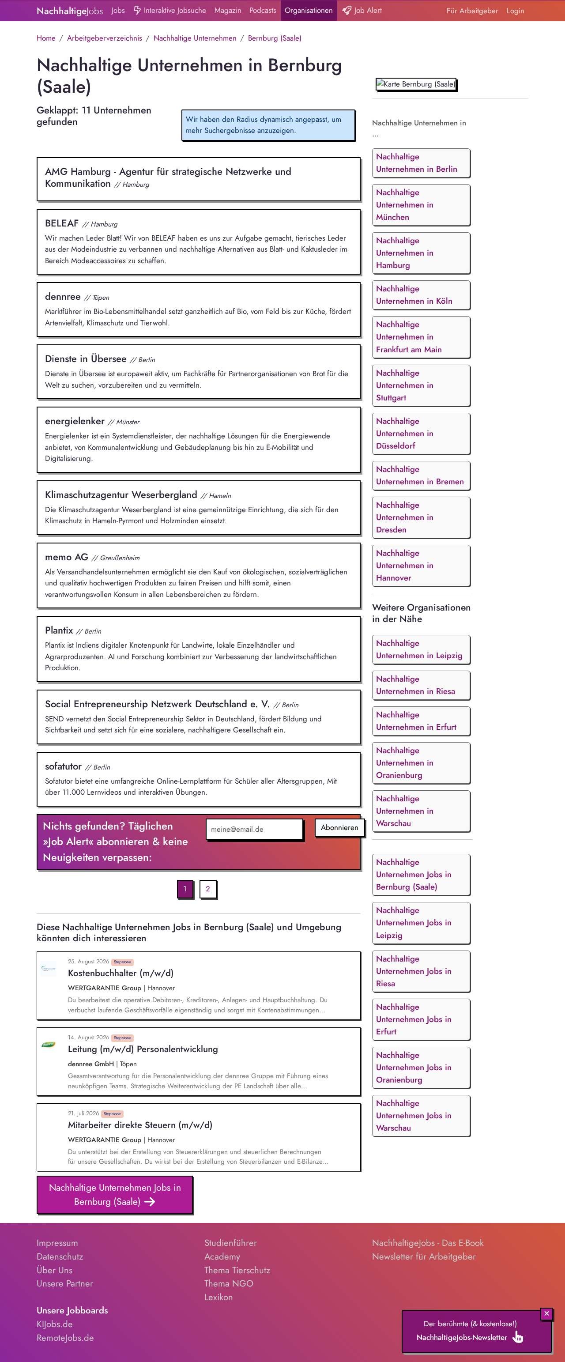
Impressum (57, 1242)
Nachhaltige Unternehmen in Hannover (404, 565)
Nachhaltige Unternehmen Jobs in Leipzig (414, 922)
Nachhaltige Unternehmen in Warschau (404, 810)
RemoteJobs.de (65, 1337)
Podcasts (262, 10)
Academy (222, 1256)
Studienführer (230, 1242)
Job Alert (367, 10)
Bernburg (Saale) (274, 38)
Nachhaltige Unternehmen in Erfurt (416, 721)
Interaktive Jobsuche (174, 10)
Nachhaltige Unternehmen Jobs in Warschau (414, 1115)
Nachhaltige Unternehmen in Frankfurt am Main (409, 336)
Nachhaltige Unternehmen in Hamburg (404, 252)
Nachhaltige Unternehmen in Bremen (420, 475)
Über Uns (54, 1270)
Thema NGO (228, 1283)
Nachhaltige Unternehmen (195, 38)
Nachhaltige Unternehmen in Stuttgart (404, 385)
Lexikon (218, 1297)
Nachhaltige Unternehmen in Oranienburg (404, 762)
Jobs (118, 10)
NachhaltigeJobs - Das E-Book (428, 1242)
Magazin (228, 10)
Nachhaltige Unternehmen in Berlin (416, 163)
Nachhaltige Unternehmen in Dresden (404, 517)
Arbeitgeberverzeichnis (104, 38)
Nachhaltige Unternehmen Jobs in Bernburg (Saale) (115, 1194)
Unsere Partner (65, 1283)
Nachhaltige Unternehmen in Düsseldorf (404, 433)
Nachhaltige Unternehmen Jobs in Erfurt (414, 1019)
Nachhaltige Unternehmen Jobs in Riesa (414, 971)
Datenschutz (60, 1256)
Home (46, 38)
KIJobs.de (55, 1324)
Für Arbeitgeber (472, 10)
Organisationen (309, 10)
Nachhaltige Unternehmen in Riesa (415, 685)
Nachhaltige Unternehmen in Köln (414, 295)
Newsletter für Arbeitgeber (424, 1256)
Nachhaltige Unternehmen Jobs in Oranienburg (414, 1067)
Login (515, 10)
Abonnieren (339, 827)
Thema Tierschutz (237, 1270)
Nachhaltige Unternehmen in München (404, 204)
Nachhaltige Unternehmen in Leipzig (419, 649)
